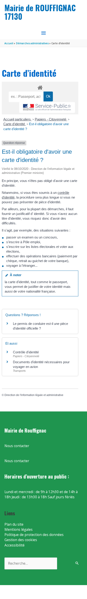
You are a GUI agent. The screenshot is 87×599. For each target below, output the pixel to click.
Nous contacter (16, 445)
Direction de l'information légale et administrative (33, 395)
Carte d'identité (14, 124)
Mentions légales (18, 529)
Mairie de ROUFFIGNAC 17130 (40, 12)
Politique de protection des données (34, 534)
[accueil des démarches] (40, 86)
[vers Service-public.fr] (47, 107)
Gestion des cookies (20, 539)
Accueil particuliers (17, 119)
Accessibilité (14, 545)
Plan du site (13, 524)
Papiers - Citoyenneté (51, 119)
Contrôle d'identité (26, 352)
